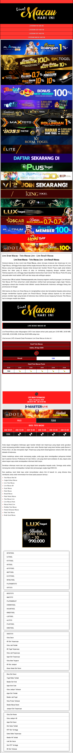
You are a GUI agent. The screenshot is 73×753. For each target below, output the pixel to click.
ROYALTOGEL (11, 580)
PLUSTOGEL (10, 624)
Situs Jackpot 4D (12, 718)
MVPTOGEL (10, 572)
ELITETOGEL (10, 576)
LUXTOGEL (10, 616)
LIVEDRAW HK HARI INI (36, 26)
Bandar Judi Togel (12, 697)
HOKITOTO (10, 634)
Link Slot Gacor (11, 741)
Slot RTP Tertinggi (12, 745)
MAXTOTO (10, 597)
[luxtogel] (36, 533)
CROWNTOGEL (11, 605)
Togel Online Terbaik (13, 678)
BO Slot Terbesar (12, 749)
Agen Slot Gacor (12, 722)
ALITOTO (9, 620)
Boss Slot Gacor (11, 674)
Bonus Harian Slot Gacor (14, 668)
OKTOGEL (10, 565)
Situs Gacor (10, 638)
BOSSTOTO (10, 593)
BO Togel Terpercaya (13, 649)
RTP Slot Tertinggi (12, 730)
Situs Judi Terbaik (12, 645)
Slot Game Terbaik (12, 726)
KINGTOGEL (10, 628)
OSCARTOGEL (11, 609)
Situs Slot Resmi (12, 714)
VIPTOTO (9, 588)
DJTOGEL (9, 557)
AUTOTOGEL (10, 568)
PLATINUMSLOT (12, 601)
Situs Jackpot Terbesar (14, 689)
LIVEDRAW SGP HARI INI (36, 30)
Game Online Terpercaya (14, 734)
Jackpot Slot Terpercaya (14, 709)
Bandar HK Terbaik (12, 737)
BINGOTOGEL (11, 613)
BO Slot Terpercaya (12, 641)
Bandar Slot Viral (12, 682)
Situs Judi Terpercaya (13, 653)
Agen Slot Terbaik (12, 693)
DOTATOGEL (10, 553)
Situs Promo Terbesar (13, 701)
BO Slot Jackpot (12, 664)
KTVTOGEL (10, 561)
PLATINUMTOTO (12, 584)
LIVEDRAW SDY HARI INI (36, 33)
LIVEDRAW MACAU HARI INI (36, 37)
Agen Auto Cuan (11, 686)
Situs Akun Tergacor (13, 661)
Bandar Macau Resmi (13, 705)
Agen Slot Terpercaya (13, 657)
